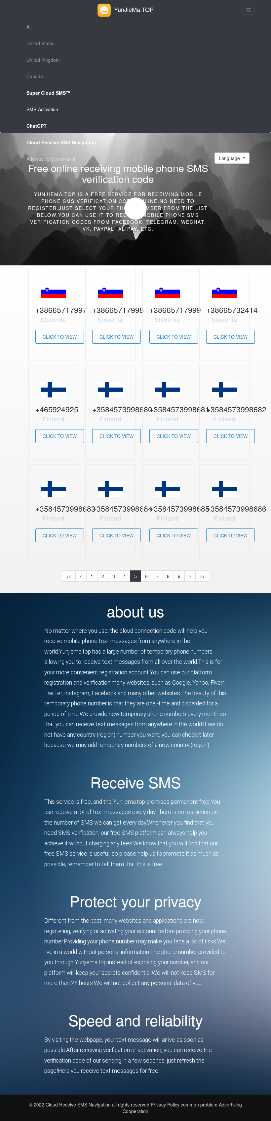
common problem (199, 1104)
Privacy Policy (164, 1104)
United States (40, 43)
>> (202, 576)
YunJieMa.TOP (134, 9)
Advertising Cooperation (51, 158)
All (28, 26)
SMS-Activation (42, 109)
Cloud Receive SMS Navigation (79, 1104)
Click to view (60, 336)
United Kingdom (43, 59)
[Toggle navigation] (248, 10)
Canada (34, 76)
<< (68, 576)
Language (230, 158)
